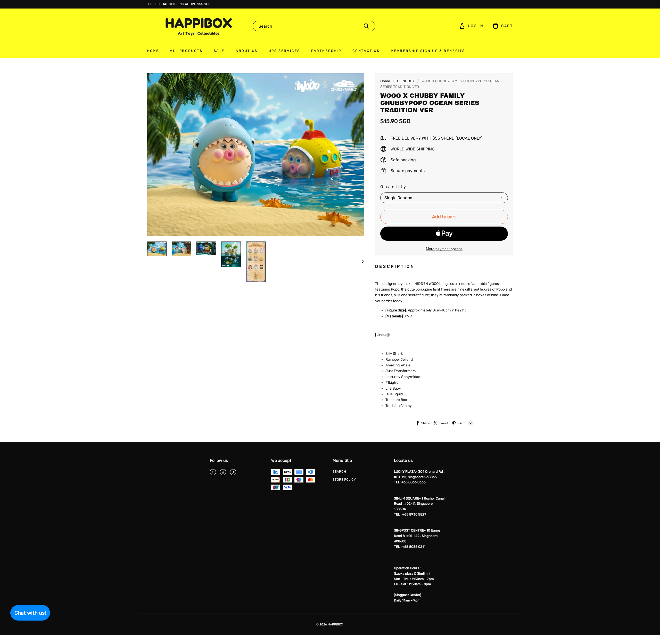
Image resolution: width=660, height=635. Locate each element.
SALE (219, 51)
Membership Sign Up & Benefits (428, 51)
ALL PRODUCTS (186, 51)
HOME (153, 51)
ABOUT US (247, 51)
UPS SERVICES (284, 51)
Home (385, 81)
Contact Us (366, 51)
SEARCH (339, 471)
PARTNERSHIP (326, 51)
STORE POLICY (344, 479)
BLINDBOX (406, 81)
